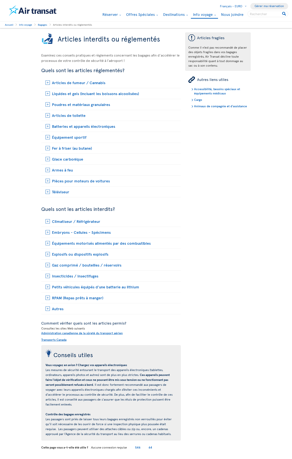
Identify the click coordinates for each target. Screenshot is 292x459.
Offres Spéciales (140, 14)
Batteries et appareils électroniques (83, 126)
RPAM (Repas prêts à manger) (77, 297)
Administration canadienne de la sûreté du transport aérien (82, 333)
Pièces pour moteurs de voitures (81, 180)
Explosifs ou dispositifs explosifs (80, 254)
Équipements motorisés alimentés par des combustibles (101, 243)
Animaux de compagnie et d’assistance (220, 106)
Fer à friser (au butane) (72, 148)
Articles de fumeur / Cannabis (78, 82)
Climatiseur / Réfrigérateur (76, 221)
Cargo (198, 100)
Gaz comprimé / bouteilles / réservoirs (86, 265)
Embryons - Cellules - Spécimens (81, 232)
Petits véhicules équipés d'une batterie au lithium (95, 286)
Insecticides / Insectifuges (75, 276)
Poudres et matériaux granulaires (81, 104)
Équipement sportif (69, 137)
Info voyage (202, 15)
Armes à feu (62, 170)
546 (137, 447)
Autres (57, 308)
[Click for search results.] (284, 14)
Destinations (173, 14)
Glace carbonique (67, 159)
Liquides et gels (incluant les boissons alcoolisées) (95, 93)
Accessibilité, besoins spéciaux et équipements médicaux (217, 91)
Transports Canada (53, 340)
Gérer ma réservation (269, 6)
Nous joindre (232, 14)
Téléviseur (60, 191)
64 (150, 447)
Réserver (109, 14)
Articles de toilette (69, 115)
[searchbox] (268, 14)
